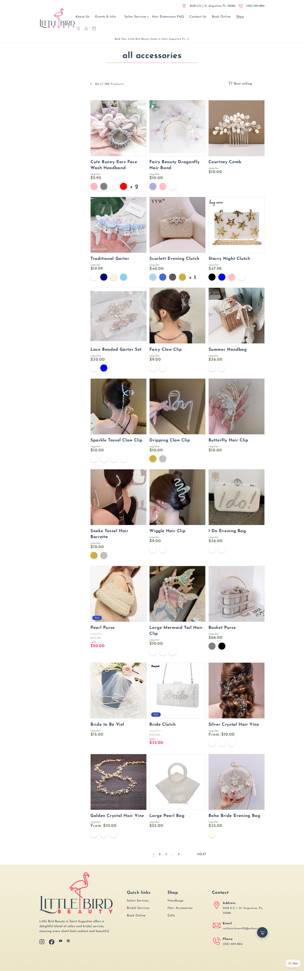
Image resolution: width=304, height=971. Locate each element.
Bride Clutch (162, 725)
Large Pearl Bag (166, 816)
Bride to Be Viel (107, 725)
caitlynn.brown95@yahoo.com (243, 928)
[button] (135, 17)
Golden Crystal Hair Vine (117, 816)
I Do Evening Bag (227, 531)
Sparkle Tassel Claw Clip (116, 440)
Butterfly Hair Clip (228, 440)
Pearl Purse (102, 628)
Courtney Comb (224, 162)
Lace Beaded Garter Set (116, 350)
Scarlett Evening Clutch (174, 259)
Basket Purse (222, 628)
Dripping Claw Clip (169, 440)
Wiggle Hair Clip (167, 531)
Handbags (175, 900)
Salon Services (138, 900)
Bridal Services (138, 908)
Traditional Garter (109, 259)
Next (201, 854)
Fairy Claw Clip (165, 350)
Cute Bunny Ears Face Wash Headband (113, 165)
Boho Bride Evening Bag (234, 816)
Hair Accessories (180, 908)
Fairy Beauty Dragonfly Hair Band (174, 165)
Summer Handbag (227, 350)
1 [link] (153, 854)
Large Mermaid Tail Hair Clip (176, 631)
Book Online (136, 915)
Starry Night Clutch (229, 259)
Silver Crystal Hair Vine (233, 725)
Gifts (171, 915)
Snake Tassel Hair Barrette (109, 534)
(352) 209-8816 (233, 944)
